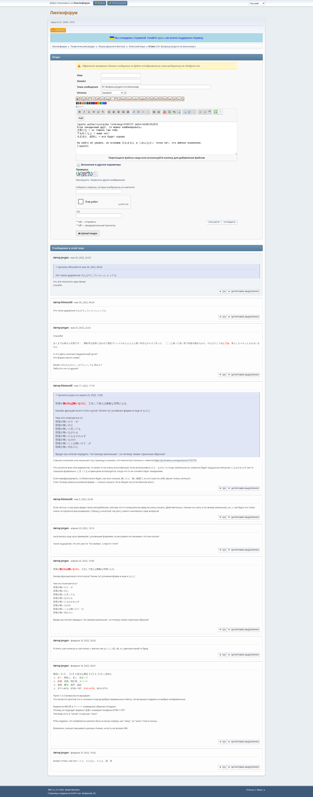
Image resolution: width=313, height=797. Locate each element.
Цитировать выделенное (245, 291)
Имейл (81, 81)
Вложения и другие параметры (101, 164)
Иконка (81, 92)
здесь (160, 37)
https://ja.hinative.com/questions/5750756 (175, 460)
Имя (79, 75)
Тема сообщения (87, 87)
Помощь (250, 789)
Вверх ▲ (261, 789)
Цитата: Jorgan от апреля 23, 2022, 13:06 (80, 395)
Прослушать (82, 179)
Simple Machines (72, 790)
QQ (224, 291)
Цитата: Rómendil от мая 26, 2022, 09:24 (80, 267)
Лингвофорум (64, 12)
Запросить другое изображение (108, 179)
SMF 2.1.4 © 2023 (56, 790)
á (76, 106)
